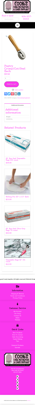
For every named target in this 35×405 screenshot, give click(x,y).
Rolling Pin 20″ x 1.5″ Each (17, 197)
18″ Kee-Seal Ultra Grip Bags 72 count (15, 229)
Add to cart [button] (18, 153)
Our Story (17, 313)
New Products (17, 332)
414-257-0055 (17, 372)
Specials (17, 347)
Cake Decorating (17, 337)
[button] (17, 25)
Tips (17, 341)
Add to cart (11, 84)
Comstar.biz (28, 400)
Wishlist (17, 320)
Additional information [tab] (17, 105)
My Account (17, 311)
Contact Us (17, 315)
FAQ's (17, 318)
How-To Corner (17, 335)
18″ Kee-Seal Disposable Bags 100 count (15, 159)
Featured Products (18, 345)
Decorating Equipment (23, 98)
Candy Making (17, 339)
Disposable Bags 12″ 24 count (15, 261)
